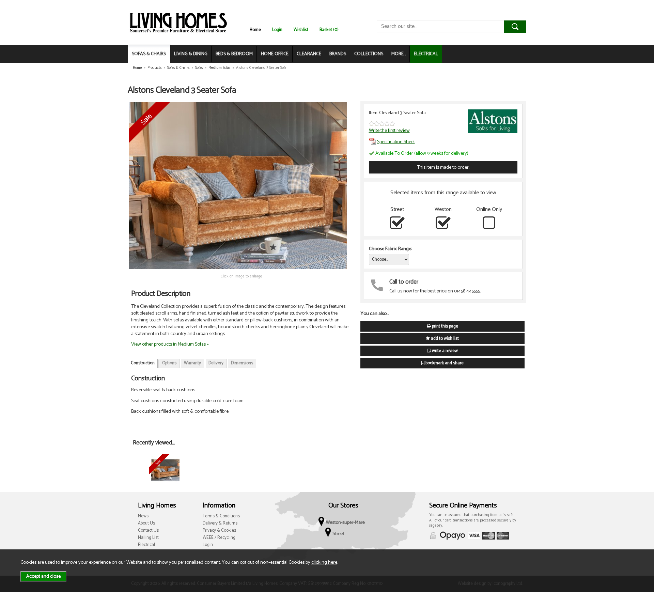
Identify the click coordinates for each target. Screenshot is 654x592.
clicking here (324, 562)
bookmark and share (444, 363)
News (143, 516)
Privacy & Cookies (219, 530)
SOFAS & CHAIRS (149, 54)
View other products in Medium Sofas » (170, 344)
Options (169, 363)
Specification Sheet (396, 142)
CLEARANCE (309, 54)
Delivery (215, 363)
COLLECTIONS (368, 54)
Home (255, 29)
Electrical (146, 544)
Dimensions (242, 363)
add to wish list (444, 338)
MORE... (398, 54)
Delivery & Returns (220, 523)
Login (277, 29)
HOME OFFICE (275, 54)
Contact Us (148, 530)
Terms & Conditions (221, 516)
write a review (444, 350)
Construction (143, 363)
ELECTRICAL (426, 54)
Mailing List (148, 537)
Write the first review (389, 130)
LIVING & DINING (190, 54)
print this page (444, 326)
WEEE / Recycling (219, 537)
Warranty (192, 363)
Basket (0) (329, 29)
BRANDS (337, 54)
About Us (146, 523)
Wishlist (301, 29)
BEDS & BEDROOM (234, 54)
